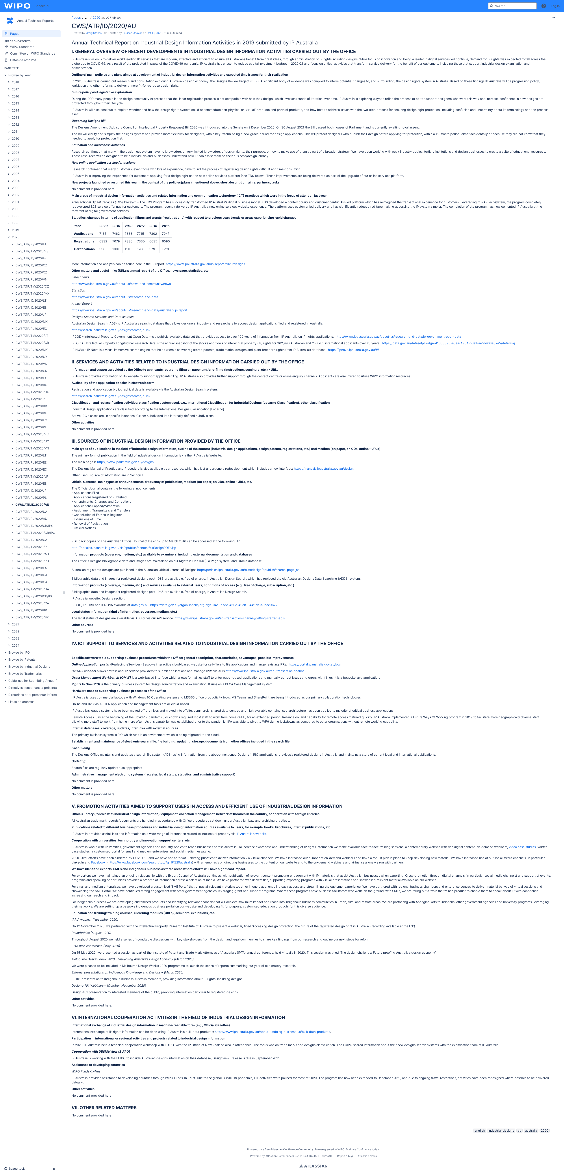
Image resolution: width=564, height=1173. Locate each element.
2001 (15, 202)
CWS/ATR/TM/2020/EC (32, 434)
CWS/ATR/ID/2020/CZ (31, 265)
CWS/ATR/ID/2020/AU (32, 504)
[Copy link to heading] (319, 43)
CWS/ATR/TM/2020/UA (32, 589)
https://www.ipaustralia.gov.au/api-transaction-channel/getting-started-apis (230, 618)
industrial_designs (501, 1130)
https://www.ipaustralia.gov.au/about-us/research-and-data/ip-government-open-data (398, 336)
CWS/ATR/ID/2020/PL (31, 427)
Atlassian (313, 1166)
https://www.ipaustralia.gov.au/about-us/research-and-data (115, 297)
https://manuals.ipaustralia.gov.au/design (324, 468)
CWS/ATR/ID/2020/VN (31, 364)
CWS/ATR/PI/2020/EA (31, 568)
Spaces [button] (40, 6)
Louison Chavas (132, 33)
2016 (15, 96)
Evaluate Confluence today (362, 1149)
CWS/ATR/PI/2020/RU (31, 413)
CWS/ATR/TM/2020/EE (31, 399)
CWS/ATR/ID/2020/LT (30, 300)
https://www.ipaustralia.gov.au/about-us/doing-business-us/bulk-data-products (272, 1032)
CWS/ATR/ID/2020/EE (30, 258)
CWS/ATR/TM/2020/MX (32, 293)
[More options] (553, 17)
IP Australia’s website (251, 834)
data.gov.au (139, 605)
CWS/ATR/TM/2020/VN (32, 448)
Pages (76, 17)
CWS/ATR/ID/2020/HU (31, 378)
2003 (16, 188)
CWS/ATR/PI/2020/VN (31, 279)
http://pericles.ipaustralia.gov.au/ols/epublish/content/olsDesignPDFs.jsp (124, 548)
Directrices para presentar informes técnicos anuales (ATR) (50, 694)
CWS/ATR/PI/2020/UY (31, 357)
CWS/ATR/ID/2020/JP (30, 490)
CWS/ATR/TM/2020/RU (32, 561)
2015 (15, 103)
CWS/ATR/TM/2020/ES (31, 251)
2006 (16, 167)
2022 (15, 631)
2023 (15, 638)
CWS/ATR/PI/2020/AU (31, 519)
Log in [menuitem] (555, 6)
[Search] (491, 6)
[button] (544, 5)
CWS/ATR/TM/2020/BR (32, 617)
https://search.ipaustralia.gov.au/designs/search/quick (111, 330)
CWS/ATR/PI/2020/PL (31, 497)
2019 (15, 230)
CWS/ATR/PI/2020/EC (31, 328)
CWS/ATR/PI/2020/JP (30, 314)
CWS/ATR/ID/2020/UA (31, 575)
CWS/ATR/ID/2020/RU (31, 385)
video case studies (522, 847)
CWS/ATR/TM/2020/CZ (32, 286)
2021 (15, 624)
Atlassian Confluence (278, 1156)
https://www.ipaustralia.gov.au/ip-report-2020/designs (205, 264)
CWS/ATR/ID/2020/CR (31, 371)
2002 (15, 195)
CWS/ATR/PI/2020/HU (31, 244)
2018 (15, 82)
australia (531, 1130)
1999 (15, 216)
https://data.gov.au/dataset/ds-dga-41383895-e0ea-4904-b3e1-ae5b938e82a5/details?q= (449, 343)
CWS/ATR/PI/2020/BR (31, 406)
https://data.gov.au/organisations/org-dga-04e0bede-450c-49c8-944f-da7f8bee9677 (213, 605)
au (519, 1130)
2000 (16, 209)
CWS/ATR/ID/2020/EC (31, 469)
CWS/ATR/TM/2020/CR (32, 343)
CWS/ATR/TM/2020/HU (32, 392)
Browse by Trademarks (25, 673)
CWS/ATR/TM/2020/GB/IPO (35, 533)
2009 (16, 145)
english (480, 1130)
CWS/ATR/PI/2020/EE (30, 462)
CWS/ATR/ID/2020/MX (31, 321)
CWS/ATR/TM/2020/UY (32, 441)
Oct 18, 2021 (154, 33)
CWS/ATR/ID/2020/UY (31, 420)
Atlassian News (367, 1156)
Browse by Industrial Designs (29, 666)
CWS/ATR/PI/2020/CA (31, 582)
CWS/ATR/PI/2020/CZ (31, 272)
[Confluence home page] (17, 5)
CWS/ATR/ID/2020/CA (31, 540)
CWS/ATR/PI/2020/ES (31, 483)
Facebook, (98, 862)
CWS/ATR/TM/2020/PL (31, 547)
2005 (16, 174)
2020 (15, 237)
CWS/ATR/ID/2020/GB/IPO (34, 526)
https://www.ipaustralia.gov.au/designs (125, 462)
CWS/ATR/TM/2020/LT (31, 335)
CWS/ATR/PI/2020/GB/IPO (34, 596)
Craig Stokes (94, 33)
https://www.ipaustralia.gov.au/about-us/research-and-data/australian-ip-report (129, 310)
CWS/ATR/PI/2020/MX (31, 350)
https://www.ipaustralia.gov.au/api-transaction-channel (265, 671)
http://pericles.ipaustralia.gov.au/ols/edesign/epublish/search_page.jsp (248, 570)
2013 (15, 117)
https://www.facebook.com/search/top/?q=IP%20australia (150, 862)
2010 (15, 138)
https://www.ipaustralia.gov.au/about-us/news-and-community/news (121, 284)
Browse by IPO (19, 652)
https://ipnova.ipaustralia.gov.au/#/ (353, 350)
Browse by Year (19, 75)
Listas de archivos (21, 702)
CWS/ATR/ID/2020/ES (31, 307)
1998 (15, 223)
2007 (15, 159)
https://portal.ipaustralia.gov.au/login (315, 664)
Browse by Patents (21, 659)
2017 (15, 89)
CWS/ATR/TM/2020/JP (31, 476)
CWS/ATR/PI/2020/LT (30, 455)
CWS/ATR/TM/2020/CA (32, 603)
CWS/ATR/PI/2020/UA (31, 511)
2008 (16, 152)
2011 (15, 131)
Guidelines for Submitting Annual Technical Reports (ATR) (49, 680)
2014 (15, 110)
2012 (15, 124)
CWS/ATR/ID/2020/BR (31, 610)
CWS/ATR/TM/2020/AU (32, 554)
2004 (16, 181)
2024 (15, 645)
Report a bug (345, 1156)
